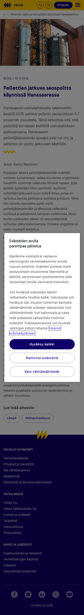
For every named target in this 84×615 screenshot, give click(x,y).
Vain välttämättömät (41, 372)
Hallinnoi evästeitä (42, 358)
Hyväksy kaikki (42, 344)
